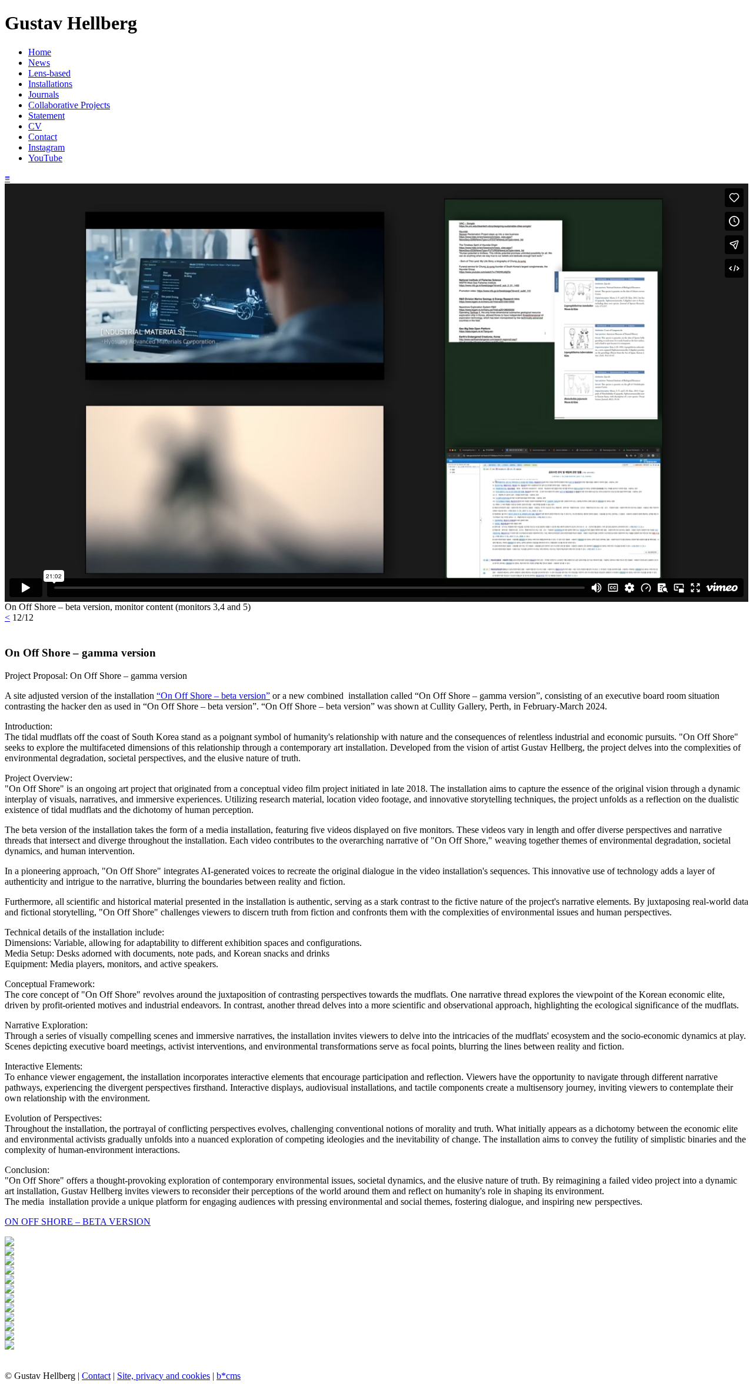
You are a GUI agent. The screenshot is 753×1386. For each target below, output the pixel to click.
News (39, 63)
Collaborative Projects (69, 105)
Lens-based (49, 73)
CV (35, 126)
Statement (46, 116)
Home (39, 52)
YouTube (45, 158)
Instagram (46, 147)
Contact (42, 137)
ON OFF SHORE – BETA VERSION (78, 1222)
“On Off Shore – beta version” (213, 696)
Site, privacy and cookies (163, 1376)
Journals (43, 94)
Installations (50, 84)
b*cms (228, 1376)
